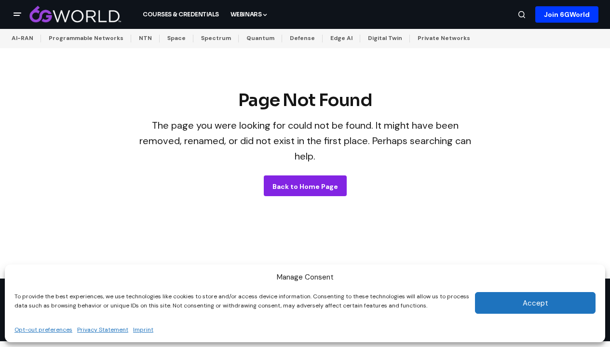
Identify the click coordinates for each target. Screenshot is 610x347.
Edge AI (341, 38)
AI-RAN (22, 38)
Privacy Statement (102, 330)
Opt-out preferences (43, 330)
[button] (17, 14)
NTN (145, 38)
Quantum (260, 38)
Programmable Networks (86, 38)
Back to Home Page (305, 186)
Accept (535, 303)
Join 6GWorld (567, 14)
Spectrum (216, 38)
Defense (302, 38)
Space (176, 38)
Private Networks (444, 38)
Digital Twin (385, 38)
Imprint (143, 330)
